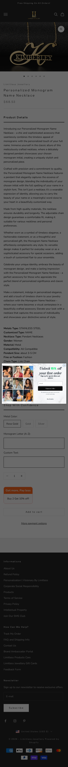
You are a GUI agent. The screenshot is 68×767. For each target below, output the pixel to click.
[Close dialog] (64, 365)
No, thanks (50, 399)
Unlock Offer (50, 388)
